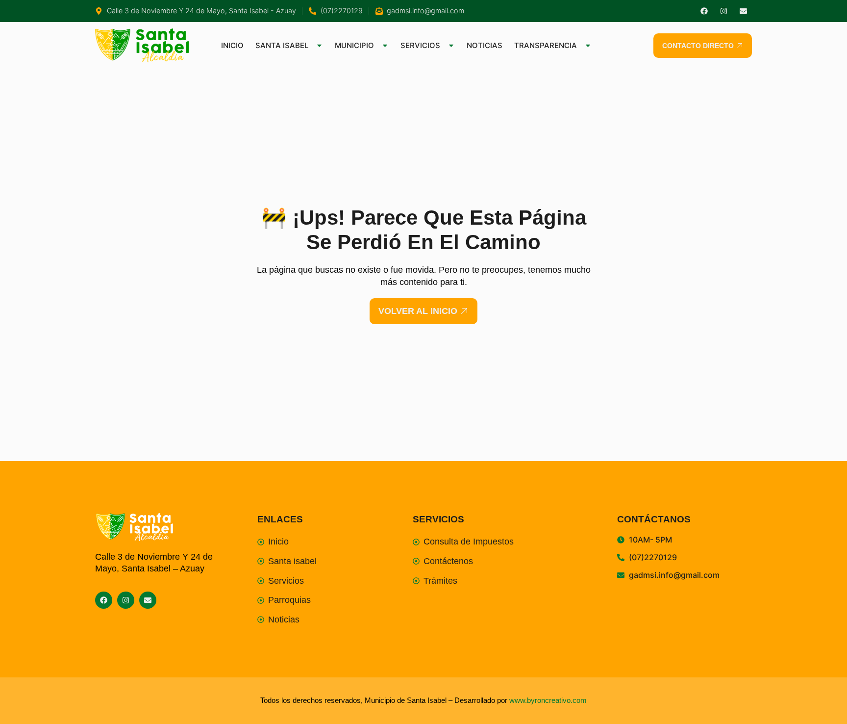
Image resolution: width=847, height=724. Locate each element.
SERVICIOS (420, 45)
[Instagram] (723, 11)
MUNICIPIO (354, 45)
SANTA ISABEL (281, 45)
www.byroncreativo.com (548, 700)
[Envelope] (743, 11)
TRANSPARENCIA (545, 45)
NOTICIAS (484, 45)
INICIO (232, 45)
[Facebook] (704, 11)
